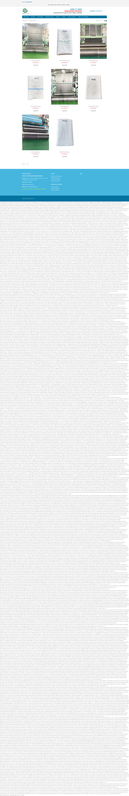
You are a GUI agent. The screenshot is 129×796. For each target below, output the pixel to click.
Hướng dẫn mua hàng (55, 177)
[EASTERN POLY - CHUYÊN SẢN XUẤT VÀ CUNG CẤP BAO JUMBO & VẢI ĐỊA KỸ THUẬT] (25, 11)
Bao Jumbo (40, 16)
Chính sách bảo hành (55, 188)
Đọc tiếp (36, 65)
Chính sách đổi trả (54, 186)
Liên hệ (63, 16)
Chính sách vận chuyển (55, 179)
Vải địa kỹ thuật (49, 16)
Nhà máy (33, 16)
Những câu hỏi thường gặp (56, 176)
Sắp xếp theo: (25, 20)
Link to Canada (72, 16)
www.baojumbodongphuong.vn (32, 186)
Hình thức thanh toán (55, 181)
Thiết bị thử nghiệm (83, 16)
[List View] (106, 20)
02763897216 (96, 11)
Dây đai (58, 16)
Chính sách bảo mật (55, 190)
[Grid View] (104, 20)
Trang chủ (26, 16)
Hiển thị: (97, 20)
